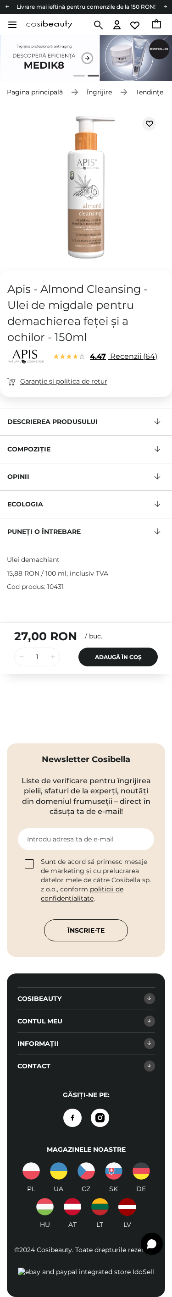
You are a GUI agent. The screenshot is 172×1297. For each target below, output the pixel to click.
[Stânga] (7, 7)
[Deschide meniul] (11, 24)
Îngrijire (99, 92)
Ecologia (25, 504)
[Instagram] (100, 1118)
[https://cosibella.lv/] (127, 1207)
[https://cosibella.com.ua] (59, 1171)
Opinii (18, 477)
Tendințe (149, 92)
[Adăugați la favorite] (149, 124)
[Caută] (97, 25)
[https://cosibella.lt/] (100, 1207)
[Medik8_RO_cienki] (86, 58)
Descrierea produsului (52, 422)
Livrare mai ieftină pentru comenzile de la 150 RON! (86, 6)
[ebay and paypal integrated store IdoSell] (86, 1272)
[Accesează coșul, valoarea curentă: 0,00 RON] (157, 25)
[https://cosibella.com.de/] (72, 1207)
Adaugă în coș (118, 657)
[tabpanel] (86, 58)
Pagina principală (35, 92)
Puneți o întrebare (44, 532)
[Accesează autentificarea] (117, 25)
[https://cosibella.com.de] (141, 1171)
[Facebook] (72, 1118)
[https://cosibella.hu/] (45, 1207)
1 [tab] (75, 77)
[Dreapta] (165, 7)
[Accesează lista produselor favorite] (135, 25)
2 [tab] (90, 77)
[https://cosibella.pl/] (31, 1171)
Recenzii (122, 356)
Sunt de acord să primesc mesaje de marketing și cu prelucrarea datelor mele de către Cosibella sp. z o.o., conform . (96, 879)
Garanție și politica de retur (63, 381)
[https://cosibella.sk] (114, 1171)
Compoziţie (28, 449)
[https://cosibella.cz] (86, 1171)
